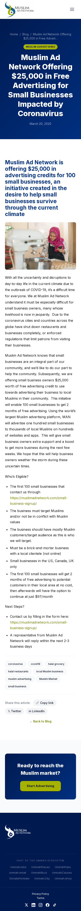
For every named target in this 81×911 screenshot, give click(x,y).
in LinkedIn (37, 711)
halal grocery (56, 663)
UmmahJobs (18, 867)
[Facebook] (47, 905)
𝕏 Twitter (14, 711)
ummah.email (17, 872)
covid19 (35, 663)
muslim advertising (19, 678)
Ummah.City (42, 878)
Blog (25, 34)
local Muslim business (49, 671)
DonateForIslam (19, 878)
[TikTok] (54, 905)
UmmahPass (63, 867)
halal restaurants (18, 671)
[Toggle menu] (72, 9)
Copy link (47, 703)
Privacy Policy (40, 893)
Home (14, 34)
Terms (40, 898)
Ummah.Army (63, 878)
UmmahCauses (62, 872)
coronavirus (15, 663)
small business (17, 686)
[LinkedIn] (33, 905)
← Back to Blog (40, 721)
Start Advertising (40, 786)
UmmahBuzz (39, 872)
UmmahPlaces (40, 867)
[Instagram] (40, 905)
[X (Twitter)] (26, 905)
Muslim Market (48, 678)
